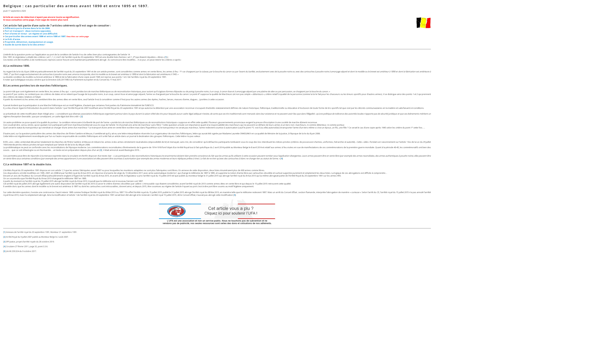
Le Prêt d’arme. (13, 39)
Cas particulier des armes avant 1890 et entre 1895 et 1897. (35, 36)
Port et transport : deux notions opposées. (28, 30)
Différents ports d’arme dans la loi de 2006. (27, 28)
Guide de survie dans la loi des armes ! (25, 44)
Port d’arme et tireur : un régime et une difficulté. (31, 33)
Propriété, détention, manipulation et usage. (29, 41)
